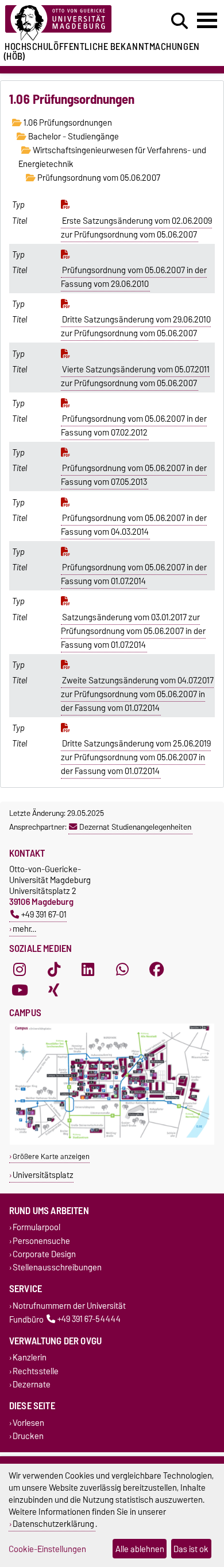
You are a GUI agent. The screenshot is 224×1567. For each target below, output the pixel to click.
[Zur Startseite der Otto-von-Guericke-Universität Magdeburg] (69, 23)
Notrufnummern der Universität (69, 1305)
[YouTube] (19, 989)
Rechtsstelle (36, 1371)
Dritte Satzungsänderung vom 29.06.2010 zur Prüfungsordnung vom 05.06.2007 (136, 326)
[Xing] (54, 989)
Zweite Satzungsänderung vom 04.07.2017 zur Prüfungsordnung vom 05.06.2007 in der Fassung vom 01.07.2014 (137, 694)
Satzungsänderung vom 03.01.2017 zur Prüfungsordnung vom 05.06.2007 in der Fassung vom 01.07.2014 (133, 631)
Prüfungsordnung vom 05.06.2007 (98, 178)
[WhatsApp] (122, 969)
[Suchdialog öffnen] (179, 21)
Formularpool (36, 1227)
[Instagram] (19, 969)
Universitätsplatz (43, 1175)
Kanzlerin (30, 1357)
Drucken (28, 1436)
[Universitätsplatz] (112, 1142)
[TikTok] (54, 969)
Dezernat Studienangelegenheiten (135, 827)
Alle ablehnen (139, 1549)
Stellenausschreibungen (57, 1267)
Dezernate (32, 1384)
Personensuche (41, 1240)
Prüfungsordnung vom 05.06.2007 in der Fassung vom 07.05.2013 (134, 475)
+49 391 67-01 (44, 914)
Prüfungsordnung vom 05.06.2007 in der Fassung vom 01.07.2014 (134, 574)
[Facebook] (156, 969)
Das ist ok (190, 1549)
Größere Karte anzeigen (51, 1156)
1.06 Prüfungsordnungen (67, 123)
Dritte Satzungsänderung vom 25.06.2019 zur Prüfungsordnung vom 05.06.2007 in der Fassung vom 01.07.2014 (136, 757)
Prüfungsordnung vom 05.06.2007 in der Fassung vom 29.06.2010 (134, 277)
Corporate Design (44, 1254)
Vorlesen (28, 1422)
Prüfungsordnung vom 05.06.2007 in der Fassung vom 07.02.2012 (134, 426)
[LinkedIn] (88, 969)
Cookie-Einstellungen (47, 1549)
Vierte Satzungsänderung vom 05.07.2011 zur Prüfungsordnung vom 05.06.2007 (135, 376)
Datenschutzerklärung (53, 1524)
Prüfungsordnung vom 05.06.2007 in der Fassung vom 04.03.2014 (134, 525)
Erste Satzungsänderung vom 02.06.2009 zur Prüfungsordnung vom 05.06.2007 (137, 228)
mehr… (24, 928)
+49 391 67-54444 (89, 1319)
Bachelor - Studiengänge (72, 136)
